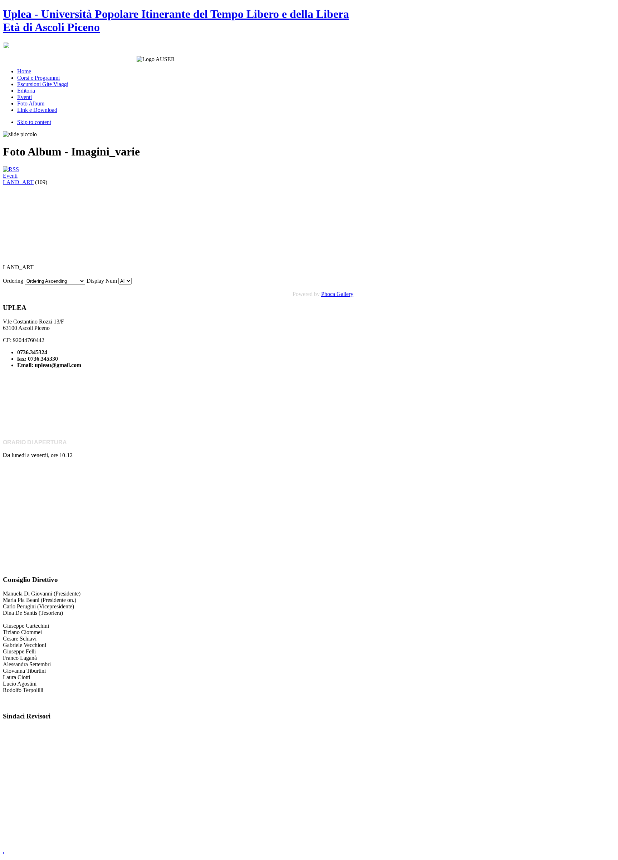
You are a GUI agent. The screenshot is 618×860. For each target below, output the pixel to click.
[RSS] (11, 169)
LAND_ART (18, 182)
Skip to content (34, 122)
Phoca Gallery (337, 294)
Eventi (10, 176)
